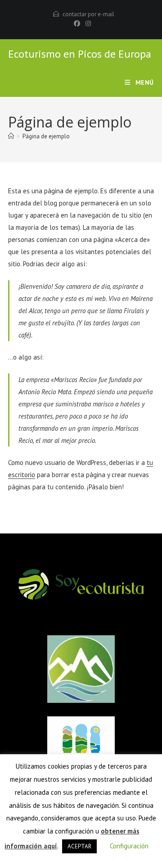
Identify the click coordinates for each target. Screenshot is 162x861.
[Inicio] (11, 136)
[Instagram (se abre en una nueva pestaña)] (87, 23)
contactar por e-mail (88, 14)
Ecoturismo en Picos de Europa (79, 54)
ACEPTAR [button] (79, 846)
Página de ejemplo (46, 136)
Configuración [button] (129, 846)
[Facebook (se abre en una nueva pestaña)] (77, 23)
